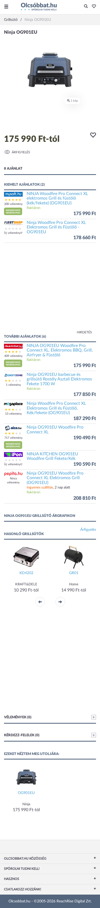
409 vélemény (13, 355)
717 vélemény (13, 437)
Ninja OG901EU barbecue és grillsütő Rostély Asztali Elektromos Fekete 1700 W (59, 379)
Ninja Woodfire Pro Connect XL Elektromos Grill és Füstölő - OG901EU (56, 227)
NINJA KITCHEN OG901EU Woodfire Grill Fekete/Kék (52, 456)
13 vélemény (13, 413)
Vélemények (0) (17, 717)
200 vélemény (13, 204)
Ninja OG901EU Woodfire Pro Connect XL (55, 429)
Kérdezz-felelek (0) (21, 735)
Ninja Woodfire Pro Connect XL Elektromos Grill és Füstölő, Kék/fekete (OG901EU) (56, 408)
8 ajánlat (13, 168)
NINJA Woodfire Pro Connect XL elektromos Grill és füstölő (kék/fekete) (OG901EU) (57, 198)
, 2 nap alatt (48, 487)
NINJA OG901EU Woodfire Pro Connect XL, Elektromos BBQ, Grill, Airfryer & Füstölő (60, 350)
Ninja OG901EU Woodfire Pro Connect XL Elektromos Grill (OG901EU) (55, 478)
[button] (92, 7)
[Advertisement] (50, 291)
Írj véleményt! (13, 232)
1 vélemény (13, 384)
